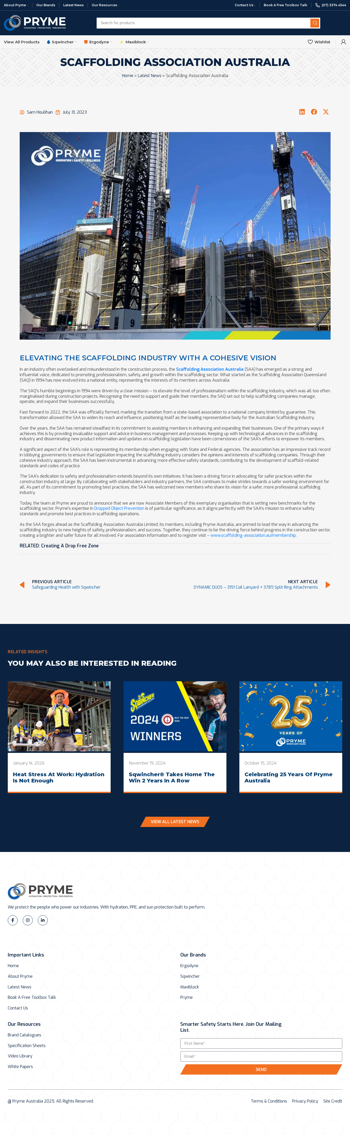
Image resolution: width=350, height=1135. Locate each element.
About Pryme (20, 976)
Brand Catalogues (24, 1035)
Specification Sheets (27, 1045)
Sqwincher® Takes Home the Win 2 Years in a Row (172, 777)
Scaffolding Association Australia (210, 369)
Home (127, 75)
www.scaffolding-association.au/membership (253, 535)
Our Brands (193, 955)
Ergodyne (189, 965)
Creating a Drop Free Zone (70, 546)
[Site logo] (35, 22)
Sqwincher (190, 976)
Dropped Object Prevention (119, 508)
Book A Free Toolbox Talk (32, 997)
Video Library (20, 1056)
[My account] (343, 42)
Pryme (186, 997)
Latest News (149, 75)
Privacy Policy (305, 1101)
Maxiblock (189, 987)
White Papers (20, 1066)
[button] (302, 111)
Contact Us (18, 1008)
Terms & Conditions (269, 1101)
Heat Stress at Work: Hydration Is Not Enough (58, 777)
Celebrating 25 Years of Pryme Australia (289, 777)
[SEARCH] (314, 23)
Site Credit (332, 1101)
